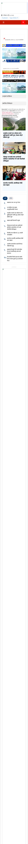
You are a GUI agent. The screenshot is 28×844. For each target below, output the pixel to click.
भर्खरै (5, 198)
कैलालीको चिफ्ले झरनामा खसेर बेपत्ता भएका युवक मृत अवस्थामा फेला (15, 259)
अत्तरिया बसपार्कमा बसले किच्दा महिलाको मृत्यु (14, 245)
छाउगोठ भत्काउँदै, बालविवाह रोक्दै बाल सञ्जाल (15, 239)
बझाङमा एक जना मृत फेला (13, 202)
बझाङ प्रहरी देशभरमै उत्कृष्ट (13, 220)
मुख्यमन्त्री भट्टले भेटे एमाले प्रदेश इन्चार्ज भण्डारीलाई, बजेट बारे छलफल (14, 251)
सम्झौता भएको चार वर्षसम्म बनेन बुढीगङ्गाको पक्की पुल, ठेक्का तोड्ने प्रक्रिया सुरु (15, 215)
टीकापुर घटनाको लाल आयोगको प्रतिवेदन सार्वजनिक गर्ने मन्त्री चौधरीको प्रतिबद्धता (14, 227)
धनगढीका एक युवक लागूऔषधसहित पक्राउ (12, 208)
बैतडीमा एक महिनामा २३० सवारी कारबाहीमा (15, 234)
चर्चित (10, 198)
